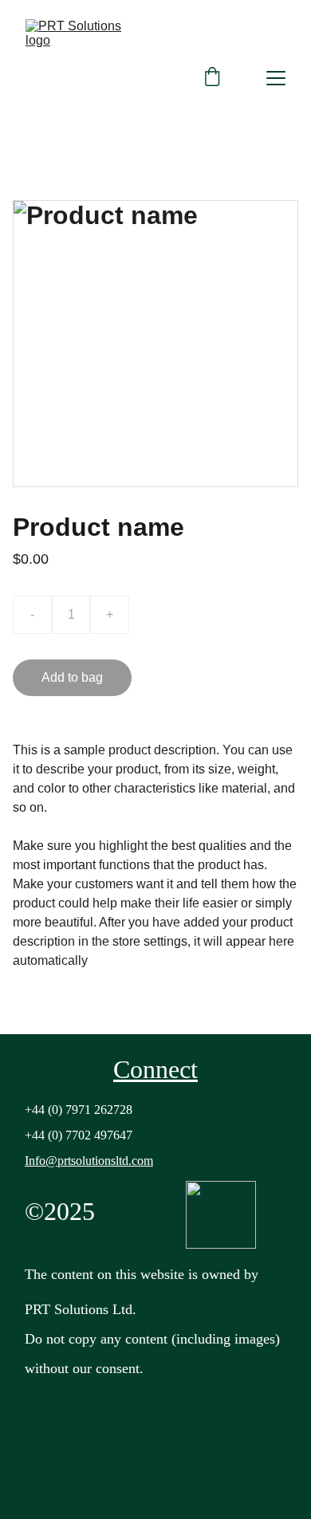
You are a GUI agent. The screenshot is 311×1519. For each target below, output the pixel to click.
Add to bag (72, 677)
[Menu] (275, 78)
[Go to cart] (212, 78)
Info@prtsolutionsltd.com (89, 1160)
